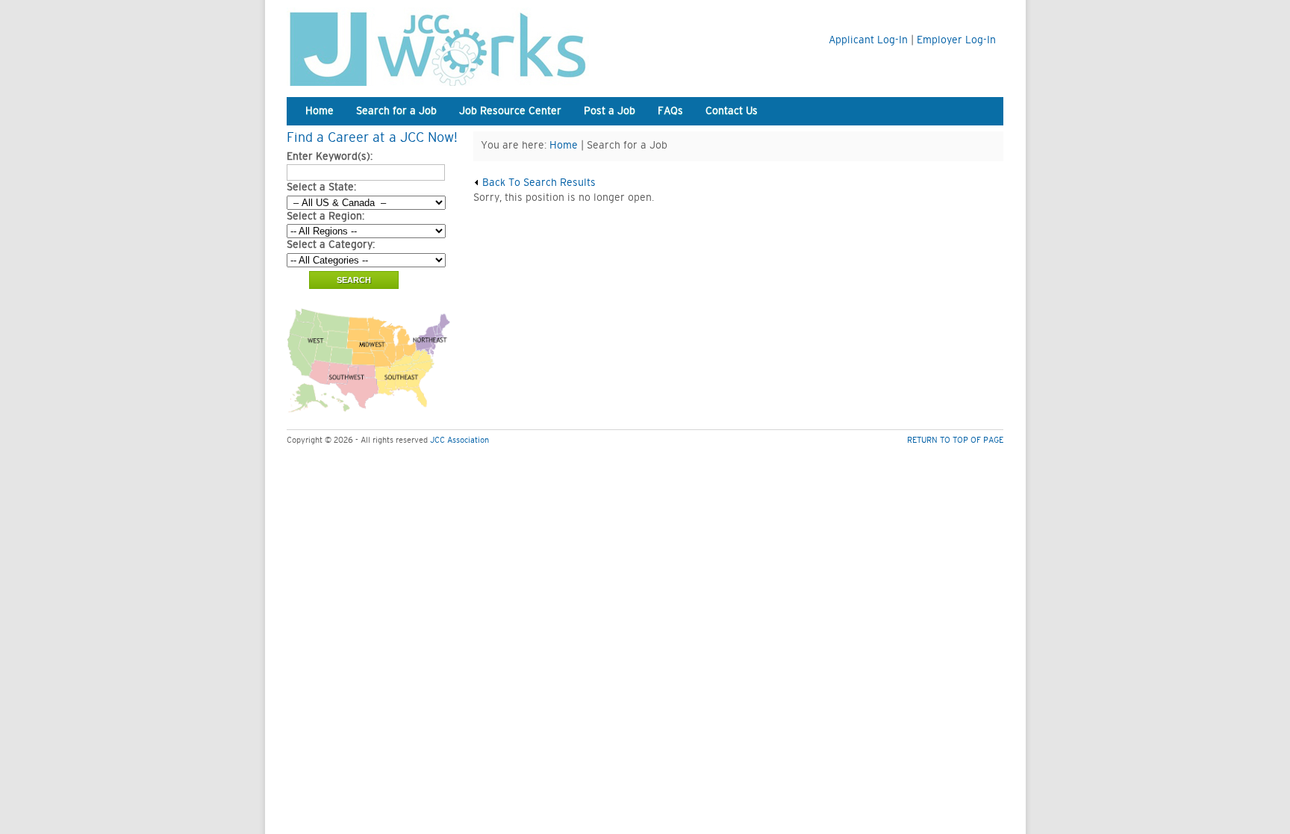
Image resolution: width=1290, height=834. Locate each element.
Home (319, 111)
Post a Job (609, 111)
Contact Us (731, 111)
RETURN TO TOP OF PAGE (955, 440)
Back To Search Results (537, 183)
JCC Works (473, 46)
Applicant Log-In (868, 40)
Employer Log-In (956, 40)
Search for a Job (396, 111)
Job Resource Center (510, 111)
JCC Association (459, 440)
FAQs (670, 111)
